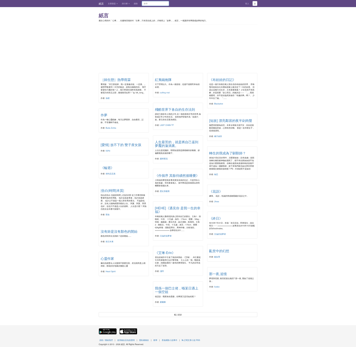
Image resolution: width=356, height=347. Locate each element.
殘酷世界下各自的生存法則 (175, 109)
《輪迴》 (107, 167)
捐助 (136, 3)
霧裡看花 (164, 158)
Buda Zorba (111, 127)
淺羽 (162, 271)
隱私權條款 (144, 340)
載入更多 (178, 314)
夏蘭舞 (163, 302)
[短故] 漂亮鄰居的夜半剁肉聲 (230, 120)
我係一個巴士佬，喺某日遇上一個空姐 (176, 290)
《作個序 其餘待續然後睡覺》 (177, 175)
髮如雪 (217, 256)
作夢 (104, 114)
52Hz (108, 150)
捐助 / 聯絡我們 (106, 340)
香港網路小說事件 (169, 340)
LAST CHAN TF (167, 125)
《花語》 (215, 191)
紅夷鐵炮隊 (163, 79)
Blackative (218, 103)
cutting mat (165, 92)
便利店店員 (110, 173)
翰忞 (216, 174)
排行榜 (125, 3)
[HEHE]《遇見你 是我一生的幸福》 (177, 209)
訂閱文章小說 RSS (191, 340)
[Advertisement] (178, 46)
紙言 (101, 3)
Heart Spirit (111, 271)
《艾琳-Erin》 (165, 252)
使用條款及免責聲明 (126, 340)
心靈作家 (107, 258)
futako (217, 286)
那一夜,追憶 (218, 273)
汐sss (216, 201)
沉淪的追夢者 (166, 235)
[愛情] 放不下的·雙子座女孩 (121, 144)
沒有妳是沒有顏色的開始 (119, 231)
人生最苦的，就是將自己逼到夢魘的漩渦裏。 (176, 143)
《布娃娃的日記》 (222, 79)
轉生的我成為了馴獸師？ (227, 152)
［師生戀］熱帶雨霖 (116, 79)
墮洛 (108, 214)
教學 (155, 340)
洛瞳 (108, 98)
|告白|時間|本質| (112, 190)
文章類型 (112, 3)
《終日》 (215, 218)
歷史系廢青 (165, 191)
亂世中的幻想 (219, 250)
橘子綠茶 (218, 136)
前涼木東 (109, 241)
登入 (247, 3)
